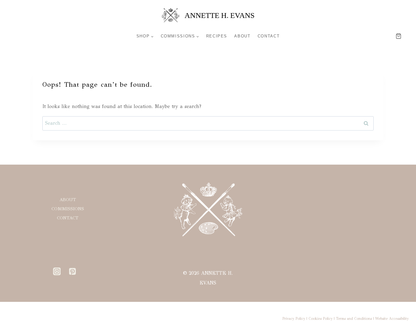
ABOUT (242, 36)
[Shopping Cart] (406, 36)
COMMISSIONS (67, 208)
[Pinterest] (72, 271)
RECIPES (216, 36)
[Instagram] (57, 271)
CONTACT (269, 36)
